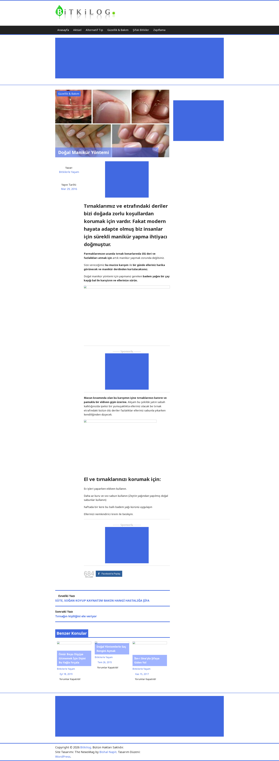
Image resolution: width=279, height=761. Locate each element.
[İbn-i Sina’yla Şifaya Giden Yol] (150, 643)
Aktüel (77, 30)
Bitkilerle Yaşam (69, 172)
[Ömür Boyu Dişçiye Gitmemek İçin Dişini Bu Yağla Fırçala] (74, 643)
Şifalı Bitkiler (141, 30)
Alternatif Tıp (94, 30)
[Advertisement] (140, 58)
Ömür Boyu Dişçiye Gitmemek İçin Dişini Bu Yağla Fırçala (72, 658)
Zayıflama (159, 30)
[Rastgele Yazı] (214, 30)
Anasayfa (63, 30)
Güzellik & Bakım (117, 30)
